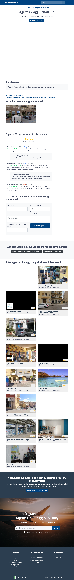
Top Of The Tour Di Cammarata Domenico (52, 439)
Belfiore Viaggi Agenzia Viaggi (16, 414)
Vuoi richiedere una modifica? (15, 96)
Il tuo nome (10, 205)
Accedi (15, 560)
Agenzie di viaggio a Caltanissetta (38, 8)
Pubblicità (15, 559)
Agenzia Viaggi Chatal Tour (15, 363)
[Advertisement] (37, 38)
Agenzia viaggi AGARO (14, 311)
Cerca (57, 528)
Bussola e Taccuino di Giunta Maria (18, 439)
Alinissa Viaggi (11, 388)
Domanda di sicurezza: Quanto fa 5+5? (17, 225)
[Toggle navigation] (67, 3)
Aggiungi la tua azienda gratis (37, 490)
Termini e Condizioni (37, 557)
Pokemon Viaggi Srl (45, 286)
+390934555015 (37, 20)
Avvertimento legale (37, 559)
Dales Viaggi (43, 388)
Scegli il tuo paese (21, 577)
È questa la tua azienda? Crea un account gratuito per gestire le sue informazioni (30, 98)
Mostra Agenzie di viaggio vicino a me (37, 532)
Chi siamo (15, 557)
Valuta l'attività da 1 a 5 (37, 205)
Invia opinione (41, 225)
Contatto (58, 557)
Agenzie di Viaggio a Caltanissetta (53, 251)
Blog (15, 566)
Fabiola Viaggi (11, 338)
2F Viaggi (10, 464)
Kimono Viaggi (43, 363)
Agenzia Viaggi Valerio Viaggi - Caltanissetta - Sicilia (49, 312)
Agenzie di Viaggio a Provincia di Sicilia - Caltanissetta (26, 251)
